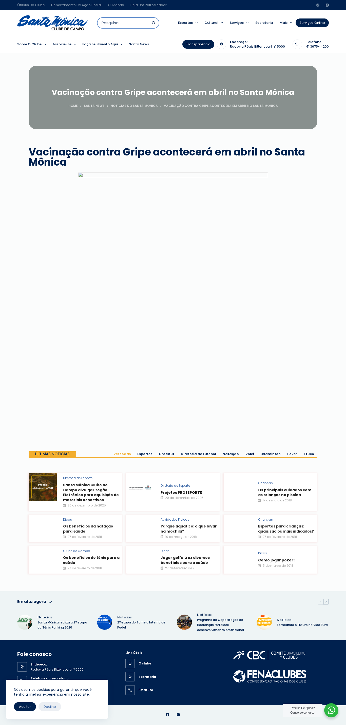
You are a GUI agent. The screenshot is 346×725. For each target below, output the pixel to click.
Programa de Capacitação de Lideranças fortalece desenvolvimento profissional (221, 625)
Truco (309, 454)
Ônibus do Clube (31, 5)
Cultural (211, 22)
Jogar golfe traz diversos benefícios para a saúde (185, 560)
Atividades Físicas (175, 519)
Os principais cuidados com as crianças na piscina (284, 492)
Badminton (271, 454)
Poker (292, 454)
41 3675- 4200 (317, 46)
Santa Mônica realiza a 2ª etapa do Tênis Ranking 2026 (62, 625)
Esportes (185, 22)
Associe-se (62, 44)
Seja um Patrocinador (148, 5)
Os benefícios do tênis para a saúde (91, 560)
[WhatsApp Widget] (331, 710)
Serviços (237, 22)
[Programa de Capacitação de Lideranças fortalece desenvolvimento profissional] (184, 622)
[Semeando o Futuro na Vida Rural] (264, 622)
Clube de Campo (76, 551)
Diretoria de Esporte (77, 478)
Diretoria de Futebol (198, 454)
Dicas (67, 519)
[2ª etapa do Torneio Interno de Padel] (104, 622)
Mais (283, 22)
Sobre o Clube (29, 44)
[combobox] (123, 23)
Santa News (139, 44)
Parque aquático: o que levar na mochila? (189, 529)
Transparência (198, 44)
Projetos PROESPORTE (181, 492)
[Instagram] (327, 5)
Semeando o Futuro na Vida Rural (303, 625)
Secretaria (264, 22)
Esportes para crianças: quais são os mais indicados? (286, 529)
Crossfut (166, 454)
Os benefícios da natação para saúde (88, 529)
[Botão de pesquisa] (153, 23)
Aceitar (25, 706)
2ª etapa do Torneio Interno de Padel (141, 625)
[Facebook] (317, 5)
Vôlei (249, 454)
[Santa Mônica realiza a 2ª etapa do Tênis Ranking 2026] (24, 622)
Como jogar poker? (276, 560)
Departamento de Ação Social (76, 5)
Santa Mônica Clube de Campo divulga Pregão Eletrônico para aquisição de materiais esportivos (91, 492)
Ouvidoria (116, 5)
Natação (231, 454)
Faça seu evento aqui (100, 44)
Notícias (44, 617)
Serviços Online (312, 22)
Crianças (265, 483)
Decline (50, 706)
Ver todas (122, 454)
